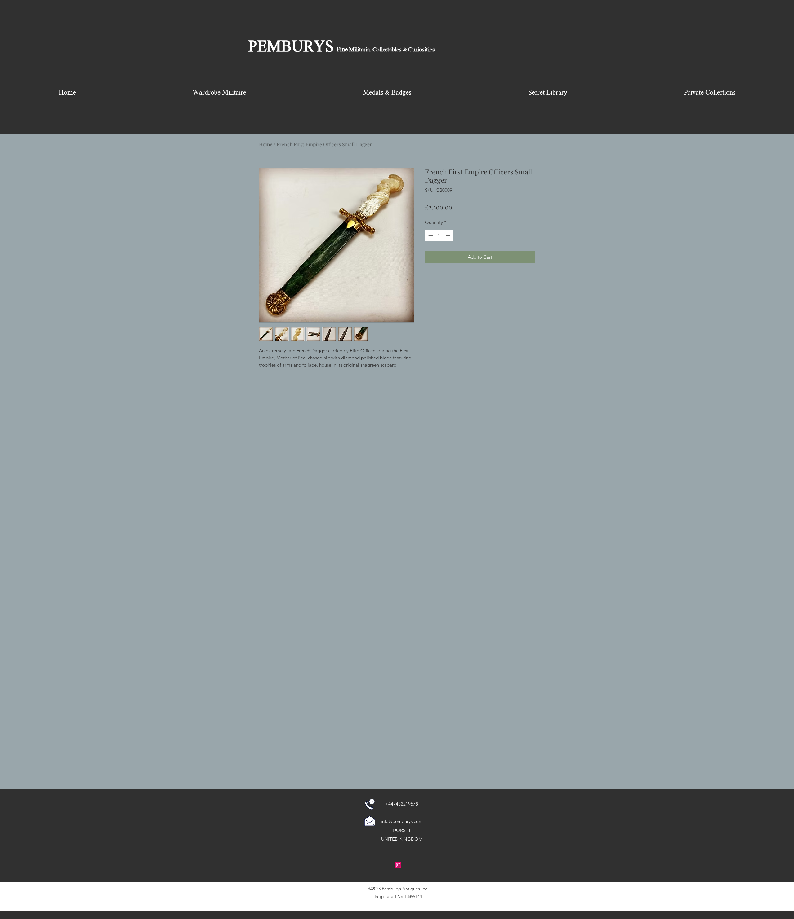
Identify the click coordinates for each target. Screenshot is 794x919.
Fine (342, 50)
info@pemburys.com (402, 821)
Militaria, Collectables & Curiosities (391, 49)
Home (265, 144)
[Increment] (448, 235)
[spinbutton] (439, 235)
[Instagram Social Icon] (398, 865)
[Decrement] (430, 235)
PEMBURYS (291, 47)
